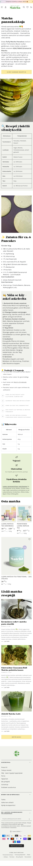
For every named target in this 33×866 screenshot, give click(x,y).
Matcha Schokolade (20, 382)
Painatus (12, 857)
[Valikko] (2, 7)
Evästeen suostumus (8, 787)
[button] (24, 7)
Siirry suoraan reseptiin (16, 72)
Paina (3, 776)
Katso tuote (13, 519)
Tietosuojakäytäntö (20, 854)
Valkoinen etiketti (7, 802)
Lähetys (6, 857)
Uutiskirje (4, 784)
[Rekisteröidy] (29, 819)
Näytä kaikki (16, 737)
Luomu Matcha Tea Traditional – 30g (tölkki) (16, 578)
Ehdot (28, 854)
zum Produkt (15, 275)
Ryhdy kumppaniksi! (8, 805)
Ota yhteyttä (5, 781)
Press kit (4, 767)
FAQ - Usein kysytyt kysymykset (12, 773)
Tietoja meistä (6, 770)
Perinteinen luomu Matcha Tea (23, 526)
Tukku (3, 799)
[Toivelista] (27, 7)
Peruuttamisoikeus (8, 854)
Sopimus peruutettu (16, 845)
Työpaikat (4, 779)
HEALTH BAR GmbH (18, 852)
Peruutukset (28, 857)
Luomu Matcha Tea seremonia (7, 525)
